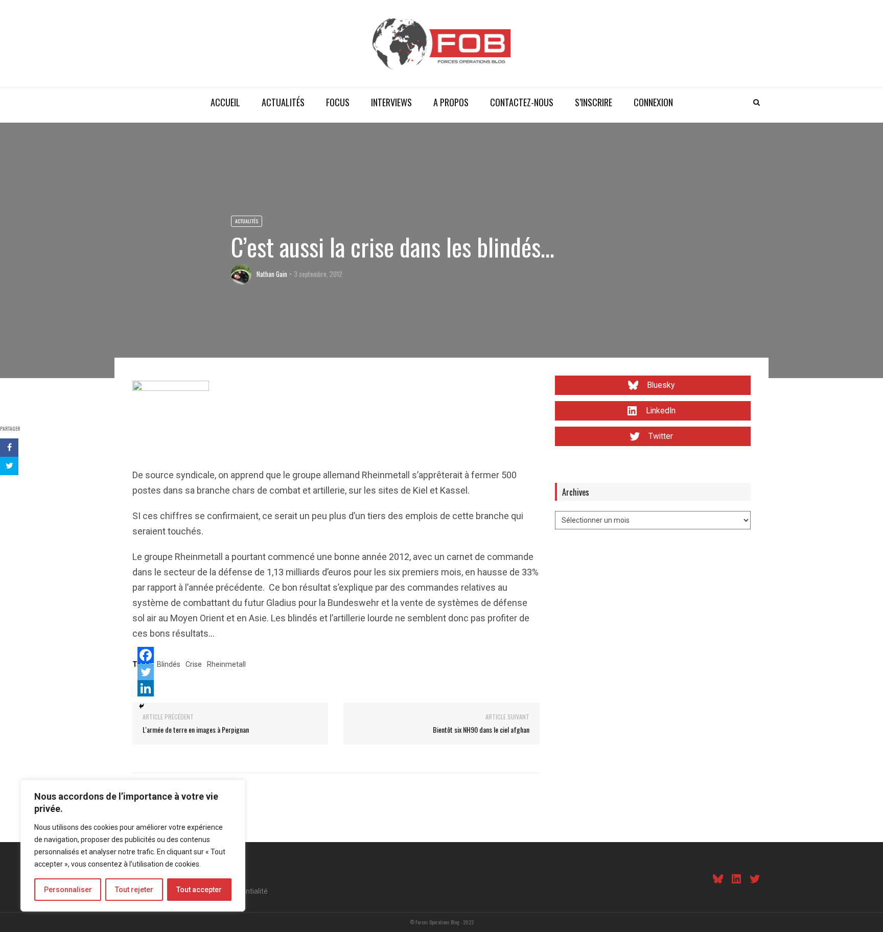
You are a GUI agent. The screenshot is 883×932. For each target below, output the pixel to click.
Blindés (168, 664)
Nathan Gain (272, 274)
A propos (451, 102)
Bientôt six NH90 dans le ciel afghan (481, 729)
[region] (132, 846)
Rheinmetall (226, 664)
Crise (193, 664)
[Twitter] (145, 672)
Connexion (653, 102)
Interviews (391, 102)
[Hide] (141, 706)
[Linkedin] (145, 688)
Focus (338, 102)
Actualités (283, 102)
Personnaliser (68, 890)
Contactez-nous (521, 102)
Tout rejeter (134, 890)
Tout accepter (199, 890)
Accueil (225, 102)
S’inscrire (593, 102)
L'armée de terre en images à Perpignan (196, 729)
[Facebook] (145, 655)
